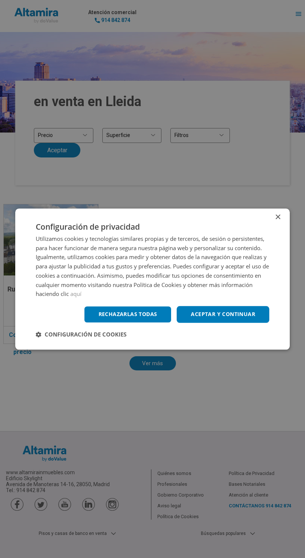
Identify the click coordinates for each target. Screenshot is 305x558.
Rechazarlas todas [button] (128, 314)
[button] (81, 334)
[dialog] (152, 279)
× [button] (277, 217)
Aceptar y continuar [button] (223, 314)
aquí (75, 294)
